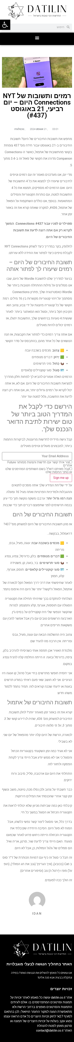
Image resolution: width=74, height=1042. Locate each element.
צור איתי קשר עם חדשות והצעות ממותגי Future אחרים (39, 464)
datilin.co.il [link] (58, 997)
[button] (37, 38)
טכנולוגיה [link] (19, 129)
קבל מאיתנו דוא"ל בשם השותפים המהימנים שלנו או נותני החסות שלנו (38, 470)
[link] (5, 25)
